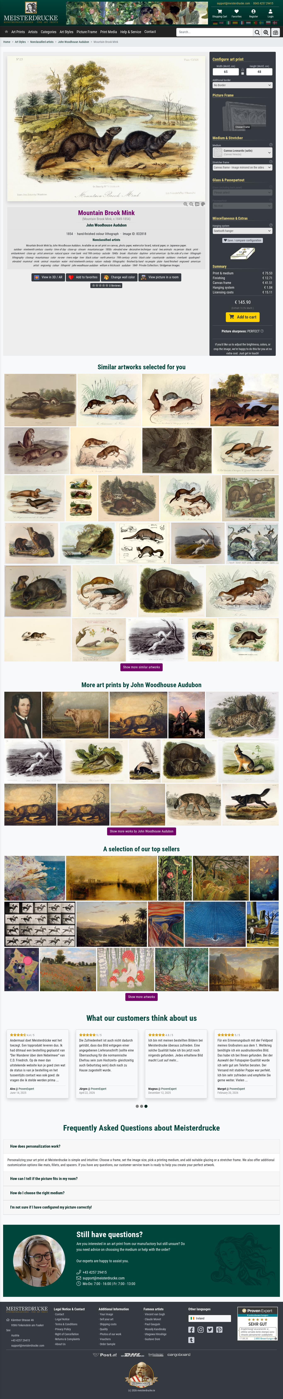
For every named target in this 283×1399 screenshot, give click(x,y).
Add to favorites (85, 277)
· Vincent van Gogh (154, 1314)
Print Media (108, 32)
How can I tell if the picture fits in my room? (44, 1178)
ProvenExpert (44, 1089)
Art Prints (18, 32)
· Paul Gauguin (152, 1324)
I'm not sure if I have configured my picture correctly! (51, 1207)
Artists (32, 32)
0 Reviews (115, 285)
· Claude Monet (152, 1319)
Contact (150, 32)
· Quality (103, 1329)
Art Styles (66, 32)
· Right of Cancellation (66, 1334)
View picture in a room (162, 277)
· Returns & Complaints (67, 1339)
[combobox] (243, 85)
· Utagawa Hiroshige (155, 1334)
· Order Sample (107, 1344)
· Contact (59, 1314)
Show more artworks (141, 997)
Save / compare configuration (244, 240)
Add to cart (245, 317)
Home (6, 42)
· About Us (59, 1344)
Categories (48, 32)
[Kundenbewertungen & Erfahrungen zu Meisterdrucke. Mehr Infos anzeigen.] (257, 1323)
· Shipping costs (107, 1324)
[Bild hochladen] (275, 32)
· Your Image (106, 1314)
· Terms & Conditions (65, 1324)
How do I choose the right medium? (37, 1193)
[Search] (257, 32)
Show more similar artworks (141, 667)
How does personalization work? (35, 1146)
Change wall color (122, 277)
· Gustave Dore (152, 1339)
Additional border (222, 80)
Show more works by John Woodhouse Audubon (141, 831)
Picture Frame (87, 32)
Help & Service (130, 32)
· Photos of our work (110, 1334)
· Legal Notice (62, 1319)
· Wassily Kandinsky (155, 1329)
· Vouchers (105, 1339)
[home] (6, 32)
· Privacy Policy (62, 1329)
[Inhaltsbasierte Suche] (266, 32)
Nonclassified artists (41, 42)
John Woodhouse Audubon (73, 42)
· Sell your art (106, 1319)
